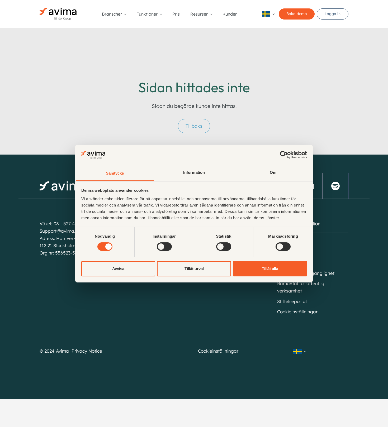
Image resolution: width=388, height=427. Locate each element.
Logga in (332, 13)
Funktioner (147, 14)
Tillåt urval (194, 268)
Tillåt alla (270, 268)
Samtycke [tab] (115, 173)
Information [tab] (194, 172)
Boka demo (296, 13)
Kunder (230, 14)
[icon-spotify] (335, 186)
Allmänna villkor (294, 252)
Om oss (285, 241)
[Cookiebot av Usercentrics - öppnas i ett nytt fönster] (284, 155)
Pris (176, 14)
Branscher (112, 14)
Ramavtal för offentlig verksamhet (300, 287)
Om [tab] (273, 172)
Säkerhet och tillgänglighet (305, 273)
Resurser (199, 14)
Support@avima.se (60, 231)
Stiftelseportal (292, 301)
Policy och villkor (294, 262)
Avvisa (118, 268)
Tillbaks (194, 126)
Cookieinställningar (297, 311)
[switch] (164, 246)
